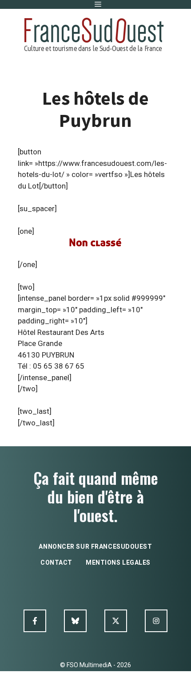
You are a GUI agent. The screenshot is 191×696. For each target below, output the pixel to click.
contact (56, 562)
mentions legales (118, 562)
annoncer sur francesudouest (95, 546)
